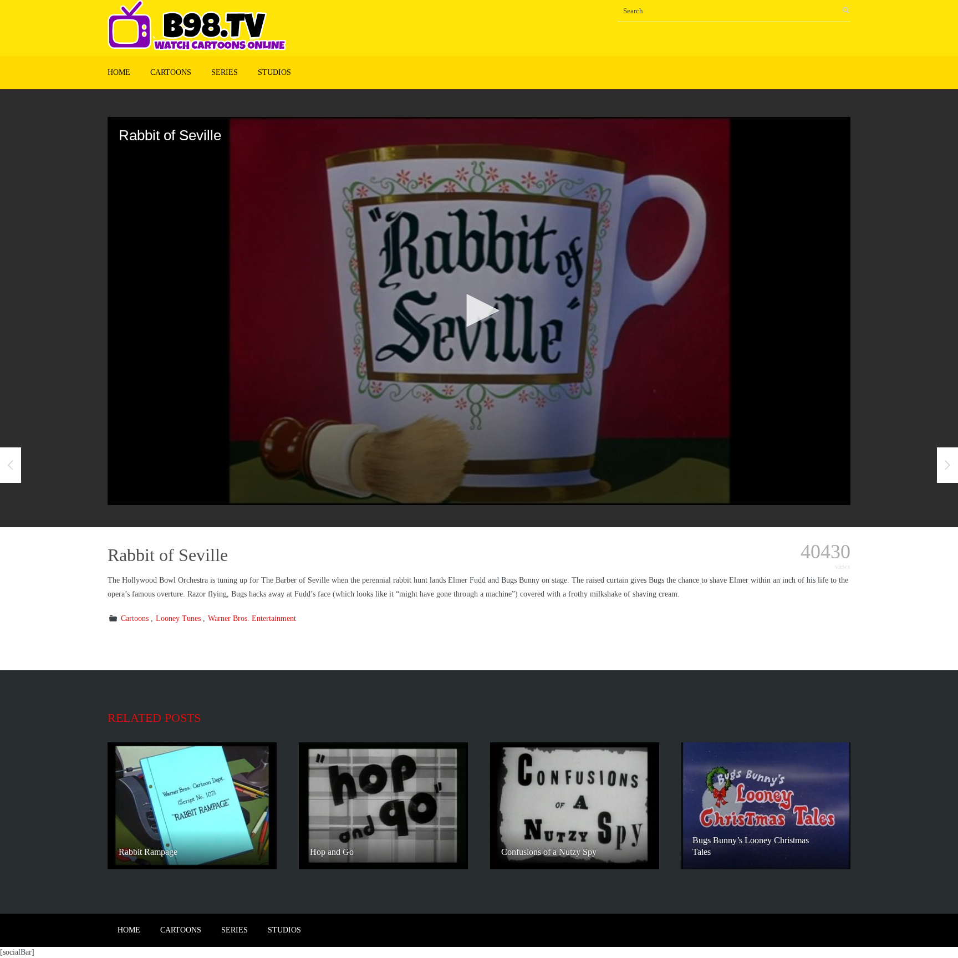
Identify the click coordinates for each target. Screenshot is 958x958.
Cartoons (170, 72)
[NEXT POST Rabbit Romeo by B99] (947, 465)
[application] (479, 311)
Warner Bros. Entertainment (252, 618)
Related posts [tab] (154, 718)
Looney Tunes (178, 618)
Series (224, 72)
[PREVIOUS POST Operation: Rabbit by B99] (10, 465)
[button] (479, 310)
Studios (274, 72)
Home (119, 72)
